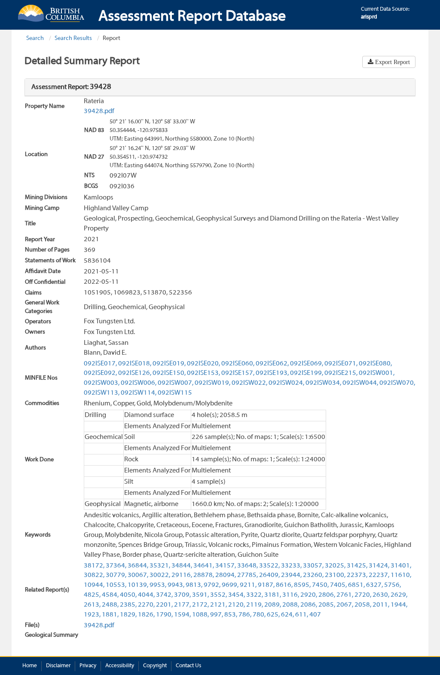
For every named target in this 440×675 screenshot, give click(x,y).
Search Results (73, 38)
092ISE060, (237, 363)
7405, (338, 585)
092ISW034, (323, 383)
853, (230, 614)
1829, (128, 614)
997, (216, 614)
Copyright (155, 666)
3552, (218, 595)
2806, (326, 595)
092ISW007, (175, 383)
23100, (335, 575)
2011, (381, 604)
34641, (203, 565)
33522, (269, 565)
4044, (146, 595)
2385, (128, 604)
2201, (164, 604)
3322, (254, 595)
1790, (164, 614)
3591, (200, 595)
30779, (116, 575)
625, (273, 614)
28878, (203, 575)
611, (301, 614)
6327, (374, 585)
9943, (176, 585)
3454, (236, 595)
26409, (269, 575)
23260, (313, 575)
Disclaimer (58, 666)
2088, (290, 604)
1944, (399, 604)
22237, (379, 575)
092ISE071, (341, 363)
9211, (248, 585)
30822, (94, 575)
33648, (247, 565)
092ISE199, (306, 373)
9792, (212, 585)
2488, (110, 604)
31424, (379, 565)
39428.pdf (99, 111)
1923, (92, 614)
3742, (164, 595)
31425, (357, 565)
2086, (308, 604)
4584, (110, 595)
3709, (182, 595)
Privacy (87, 666)
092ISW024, (286, 383)
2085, (326, 604)
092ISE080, (375, 363)
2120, (236, 604)
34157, (225, 565)
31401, (401, 565)
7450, (320, 585)
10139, (138, 585)
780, (259, 614)
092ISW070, (397, 383)
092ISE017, (100, 363)
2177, (182, 604)
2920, (308, 595)
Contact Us (188, 666)
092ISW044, (360, 383)
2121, (218, 604)
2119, (254, 604)
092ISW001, (376, 373)
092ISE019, (169, 363)
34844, (181, 565)
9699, (230, 585)
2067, (344, 604)
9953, (158, 585)
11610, (401, 575)
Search (35, 38)
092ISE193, (272, 373)
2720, (362, 595)
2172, (200, 604)
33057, (313, 565)
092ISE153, (203, 373)
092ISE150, (169, 373)
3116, (290, 595)
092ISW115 (175, 393)
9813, (194, 585)
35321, (160, 565)
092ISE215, (341, 373)
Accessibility (119, 666)
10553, (116, 585)
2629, (399, 595)
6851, (356, 585)
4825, (92, 595)
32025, (335, 565)
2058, (362, 604)
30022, (160, 575)
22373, (357, 575)
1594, (182, 614)
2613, (92, 604)
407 (315, 614)
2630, (381, 595)
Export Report (391, 62)
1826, (146, 614)
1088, (200, 614)
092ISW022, (249, 383)
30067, (138, 575)
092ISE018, (134, 363)
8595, (302, 585)
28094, (225, 575)
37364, (116, 565)
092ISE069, (306, 363)
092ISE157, (237, 373)
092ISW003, (101, 383)
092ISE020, (203, 363)
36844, (138, 565)
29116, (181, 575)
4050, (128, 595)
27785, (247, 575)
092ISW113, (101, 393)
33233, (291, 565)
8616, (284, 585)
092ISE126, (134, 373)
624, (287, 614)
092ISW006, (138, 383)
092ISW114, (138, 393)
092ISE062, (272, 363)
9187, (266, 585)
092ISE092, (100, 373)
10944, (94, 585)
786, (244, 614)
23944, (291, 575)
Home (29, 666)
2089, (272, 604)
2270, (146, 604)
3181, (272, 595)
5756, (392, 585)
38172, (94, 565)
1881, (110, 614)
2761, (344, 595)
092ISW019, (212, 383)
